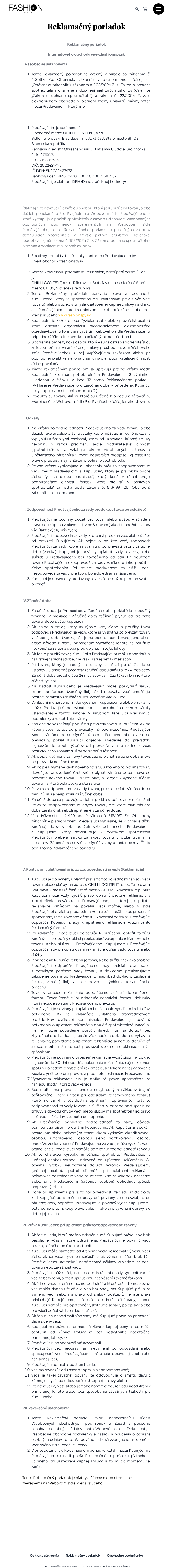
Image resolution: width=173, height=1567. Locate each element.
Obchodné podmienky (125, 1556)
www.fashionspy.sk (74, 315)
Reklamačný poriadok (83, 1556)
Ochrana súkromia (44, 1556)
